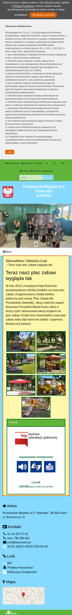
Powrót (13, 422)
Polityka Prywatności (20, 567)
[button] (4, 226)
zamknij (10, 152)
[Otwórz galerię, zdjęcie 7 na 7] (36, 407)
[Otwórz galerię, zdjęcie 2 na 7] (51, 341)
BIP (9, 563)
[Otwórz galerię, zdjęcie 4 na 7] (51, 363)
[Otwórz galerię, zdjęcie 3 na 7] (21, 363)
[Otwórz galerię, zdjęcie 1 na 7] (21, 341)
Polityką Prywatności (23, 6)
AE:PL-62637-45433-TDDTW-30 (27, 546)
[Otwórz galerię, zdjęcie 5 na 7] (21, 385)
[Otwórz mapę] (24, 595)
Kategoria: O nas (36, 260)
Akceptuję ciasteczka (43, 14)
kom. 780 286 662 (18, 538)
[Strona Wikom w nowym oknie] (10, 612)
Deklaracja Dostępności (22, 571)
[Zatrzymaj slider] (36, 244)
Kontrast (25, 171)
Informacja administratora (42, 171)
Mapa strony (28, 163)
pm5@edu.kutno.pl (19, 542)
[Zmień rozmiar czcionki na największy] (62, 163)
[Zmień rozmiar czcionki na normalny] (47, 163)
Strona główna (13, 163)
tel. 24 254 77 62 (17, 533)
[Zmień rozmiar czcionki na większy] (54, 163)
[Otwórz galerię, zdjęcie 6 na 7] (51, 385)
